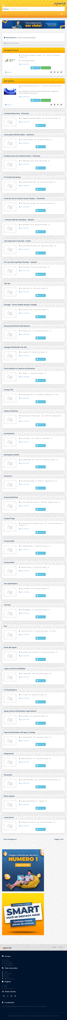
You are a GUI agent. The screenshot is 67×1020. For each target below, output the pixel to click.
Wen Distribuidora (11, 584)
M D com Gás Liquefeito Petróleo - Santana (20, 262)
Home (54, 947)
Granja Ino (8, 476)
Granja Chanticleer (11, 497)
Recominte (8, 775)
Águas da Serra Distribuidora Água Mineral (20, 711)
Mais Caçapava (8, 965)
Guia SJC (6, 960)
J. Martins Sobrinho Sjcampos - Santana (19, 220)
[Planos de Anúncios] (23, 914)
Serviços (6, 975)
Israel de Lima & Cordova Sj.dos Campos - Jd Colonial (24, 198)
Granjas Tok (8, 390)
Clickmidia (56, 1016)
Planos (5, 985)
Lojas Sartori (9, 817)
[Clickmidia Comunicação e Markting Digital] (23, 870)
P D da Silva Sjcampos (12, 177)
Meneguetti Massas (11, 50)
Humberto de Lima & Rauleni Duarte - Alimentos (22, 156)
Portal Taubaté (8, 963)
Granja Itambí (9, 541)
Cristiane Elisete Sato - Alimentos (16, 113)
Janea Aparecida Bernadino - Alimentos (19, 135)
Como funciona (8, 989)
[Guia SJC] (59, 4)
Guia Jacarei (7, 962)
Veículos (6, 977)
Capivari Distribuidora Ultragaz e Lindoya (19, 732)
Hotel (5, 972)
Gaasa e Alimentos (11, 411)
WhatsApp (46, 68)
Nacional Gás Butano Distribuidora (17, 326)
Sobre (60, 947)
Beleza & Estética (8, 979)
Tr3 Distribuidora (10, 690)
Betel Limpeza (9, 796)
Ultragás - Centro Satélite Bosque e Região (20, 305)
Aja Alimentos (9, 433)
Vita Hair (7, 605)
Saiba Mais (36, 68)
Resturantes (7, 973)
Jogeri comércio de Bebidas (14, 669)
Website (8, 72)
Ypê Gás (7, 283)
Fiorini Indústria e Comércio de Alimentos (19, 368)
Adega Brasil (9, 754)
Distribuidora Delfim (11, 455)
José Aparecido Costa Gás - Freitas (17, 241)
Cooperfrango (9, 518)
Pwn (5, 626)
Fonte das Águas (10, 647)
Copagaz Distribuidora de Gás (15, 347)
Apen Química (9, 81)
